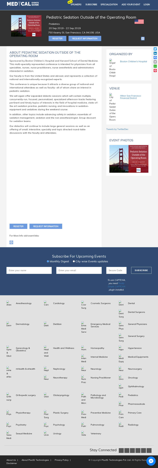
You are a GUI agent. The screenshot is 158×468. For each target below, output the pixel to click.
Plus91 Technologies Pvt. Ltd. (116, 460)
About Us (11, 460)
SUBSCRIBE (91, 4)
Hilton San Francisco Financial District (130, 96)
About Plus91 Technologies (35, 460)
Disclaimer (11, 463)
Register (57, 38)
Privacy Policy (62, 460)
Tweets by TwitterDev (117, 129)
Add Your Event (131, 4)
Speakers (76, 4)
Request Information (84, 38)
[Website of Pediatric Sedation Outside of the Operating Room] (143, 38)
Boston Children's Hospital (133, 61)
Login (147, 4)
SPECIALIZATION (109, 4)
